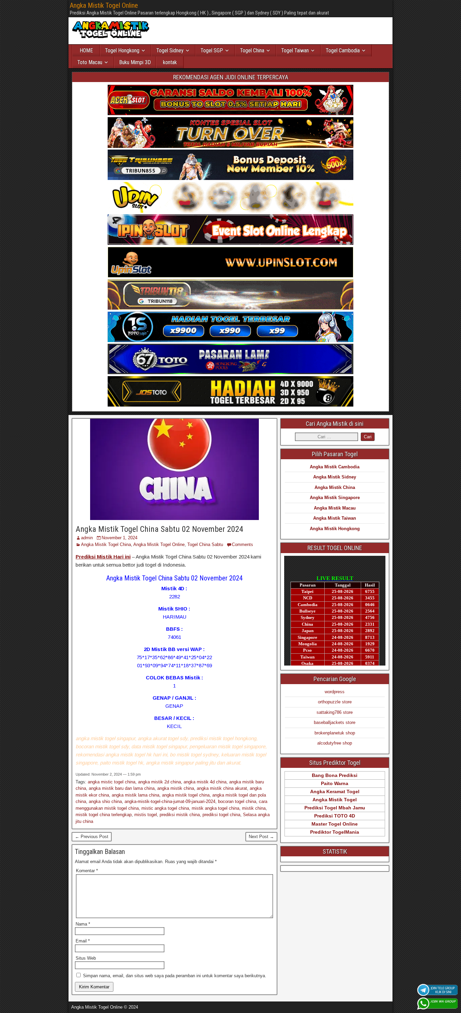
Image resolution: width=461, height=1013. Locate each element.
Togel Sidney (170, 50)
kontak (170, 62)
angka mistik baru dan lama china (122, 788)
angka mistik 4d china (205, 781)
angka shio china (105, 801)
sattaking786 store (335, 712)
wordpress (335, 691)
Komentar (87, 870)
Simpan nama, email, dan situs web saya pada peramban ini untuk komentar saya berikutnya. (174, 975)
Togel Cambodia (343, 50)
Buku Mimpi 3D (135, 62)
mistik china (254, 808)
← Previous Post (91, 836)
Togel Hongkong (122, 50)
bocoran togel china (237, 801)
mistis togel (145, 814)
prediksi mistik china (180, 814)
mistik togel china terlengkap (104, 814)
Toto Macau (89, 62)
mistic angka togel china (165, 808)
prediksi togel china (221, 814)
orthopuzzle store (335, 701)
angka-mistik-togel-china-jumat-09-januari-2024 (170, 801)
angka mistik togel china (186, 795)
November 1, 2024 (119, 537)
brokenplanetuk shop (335, 732)
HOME (86, 50)
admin (87, 537)
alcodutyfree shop (334, 743)
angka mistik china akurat (222, 788)
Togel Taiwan (295, 50)
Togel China (252, 50)
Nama (83, 924)
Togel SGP (211, 50)
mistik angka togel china (215, 808)
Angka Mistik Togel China (106, 544)
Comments (242, 544)
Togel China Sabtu (205, 544)
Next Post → (261, 836)
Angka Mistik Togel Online (104, 5)
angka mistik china (175, 788)
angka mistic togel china (111, 781)
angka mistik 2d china (159, 781)
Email (83, 940)
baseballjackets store (334, 722)
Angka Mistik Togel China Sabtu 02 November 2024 (159, 529)
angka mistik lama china (135, 795)
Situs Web (86, 958)
